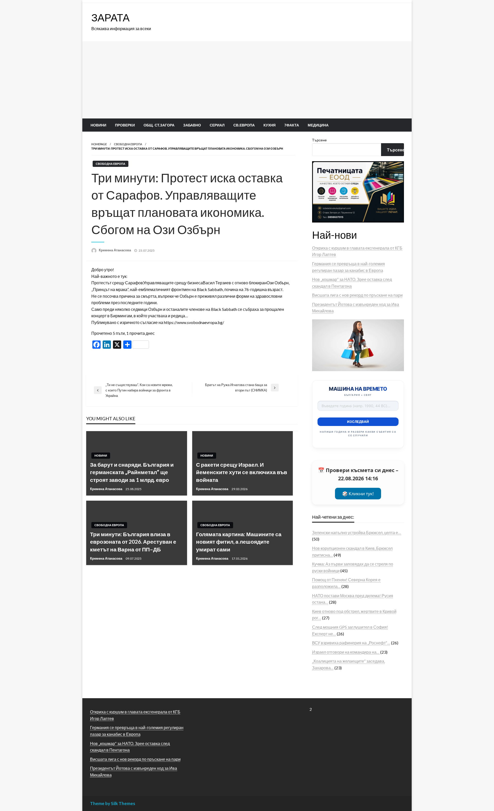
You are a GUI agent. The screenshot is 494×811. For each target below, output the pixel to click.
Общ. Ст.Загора (159, 125)
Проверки (125, 125)
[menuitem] (98, 125)
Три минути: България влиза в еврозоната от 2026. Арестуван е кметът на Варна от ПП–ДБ (133, 541)
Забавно (192, 125)
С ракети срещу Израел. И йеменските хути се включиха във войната (241, 472)
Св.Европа (244, 125)
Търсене (319, 140)
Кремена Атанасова (115, 250)
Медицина (318, 125)
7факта (291, 125)
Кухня (269, 125)
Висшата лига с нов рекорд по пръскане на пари (357, 295)
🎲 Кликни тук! (358, 494)
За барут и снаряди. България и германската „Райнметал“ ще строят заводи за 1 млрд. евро (132, 472)
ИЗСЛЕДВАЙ (358, 422)
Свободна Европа (128, 144)
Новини (98, 125)
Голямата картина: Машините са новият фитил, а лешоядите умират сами (238, 541)
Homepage (99, 144)
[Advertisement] (247, 80)
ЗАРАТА (110, 17)
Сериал (217, 125)
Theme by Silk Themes (112, 803)
